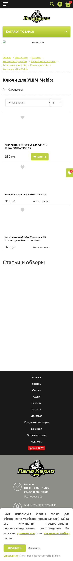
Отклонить (34, 548)
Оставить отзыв (36, 435)
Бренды (36, 383)
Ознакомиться (11, 556)
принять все (26, 533)
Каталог (36, 377)
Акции (36, 396)
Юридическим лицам (36, 422)
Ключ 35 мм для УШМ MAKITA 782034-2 (25, 194)
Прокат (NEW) (36, 448)
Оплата (36, 409)
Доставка (36, 416)
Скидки (36, 390)
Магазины (36, 441)
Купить (41, 157)
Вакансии (36, 428)
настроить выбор (56, 533)
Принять (14, 548)
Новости (36, 403)
